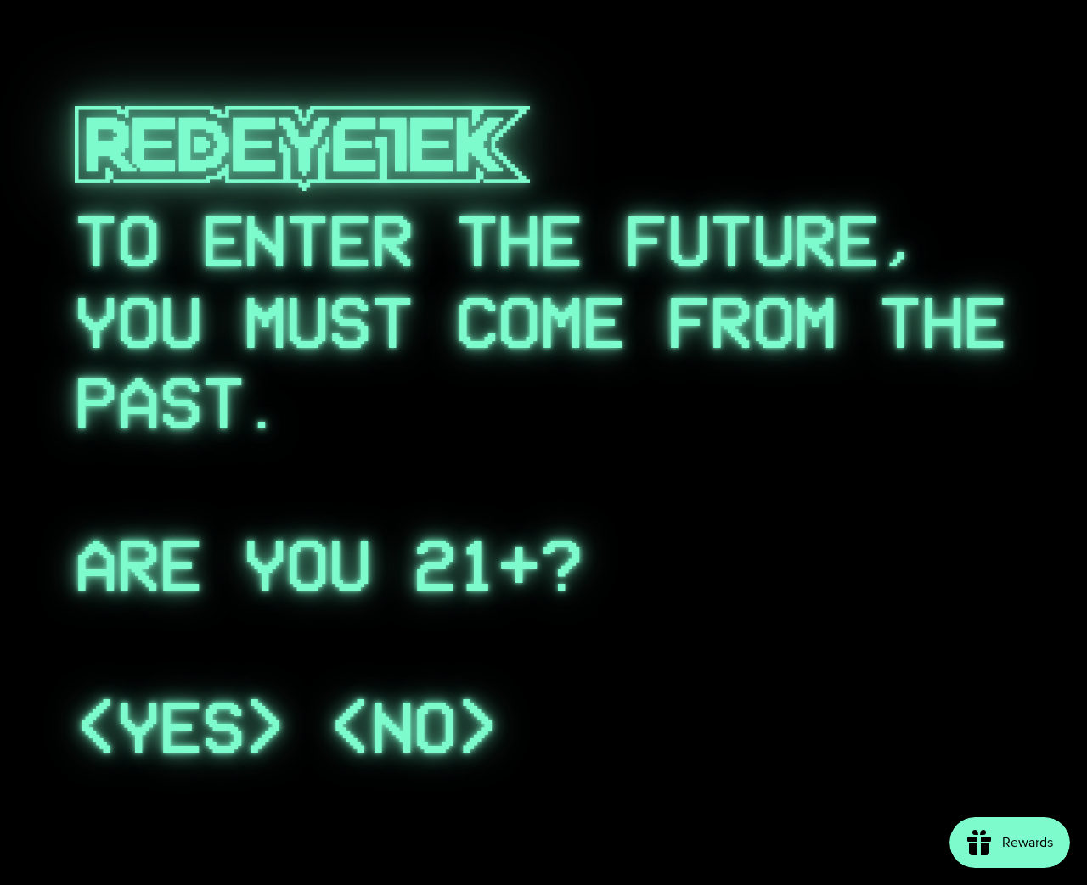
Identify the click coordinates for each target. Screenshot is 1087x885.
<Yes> (180, 728)
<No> (413, 728)
